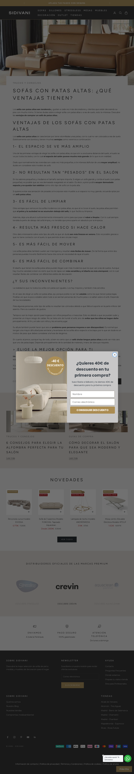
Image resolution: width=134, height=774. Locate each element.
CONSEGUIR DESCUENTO (92, 410)
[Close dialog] (114, 354)
